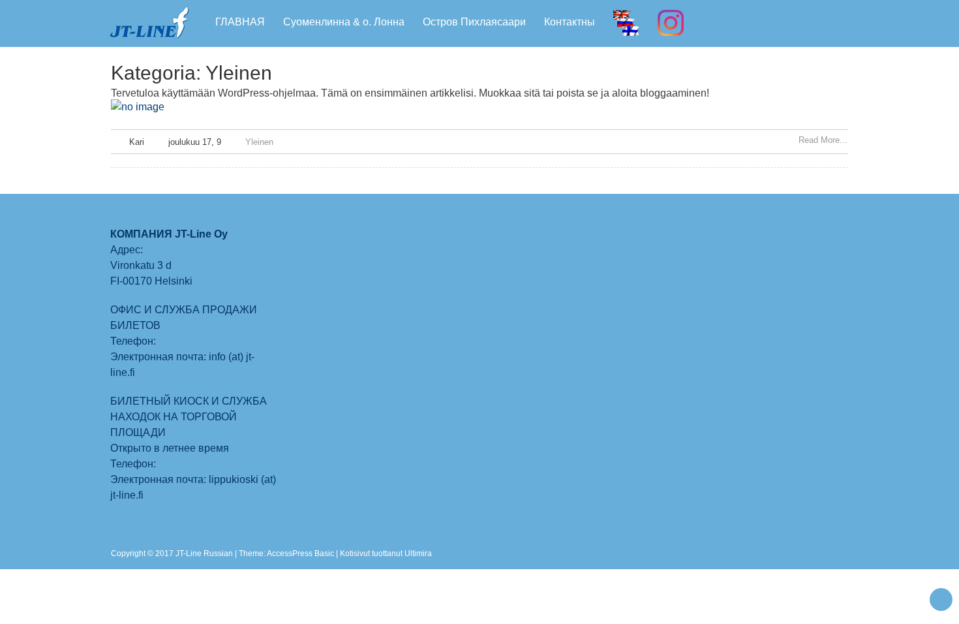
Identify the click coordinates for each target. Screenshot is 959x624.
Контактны (569, 21)
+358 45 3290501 (199, 463)
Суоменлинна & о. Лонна (343, 21)
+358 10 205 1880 (202, 341)
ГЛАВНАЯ (240, 21)
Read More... (823, 140)
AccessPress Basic (300, 553)
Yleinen (259, 142)
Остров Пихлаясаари (474, 21)
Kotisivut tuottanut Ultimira (386, 553)
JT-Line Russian (205, 553)
